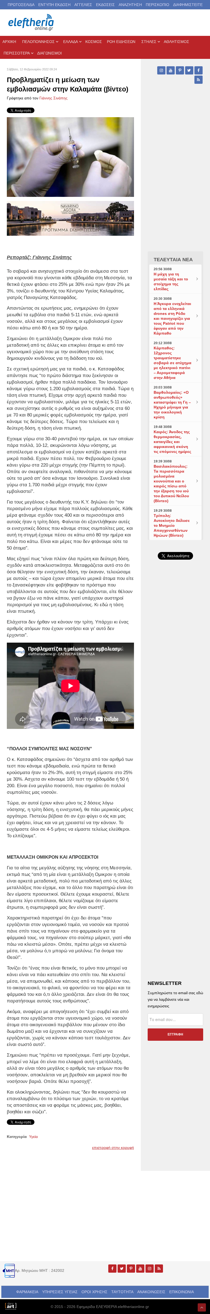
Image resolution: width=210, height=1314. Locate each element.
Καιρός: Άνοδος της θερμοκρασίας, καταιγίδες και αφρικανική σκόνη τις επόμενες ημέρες (172, 442)
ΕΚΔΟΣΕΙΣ (105, 4)
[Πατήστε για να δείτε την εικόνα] (70, 156)
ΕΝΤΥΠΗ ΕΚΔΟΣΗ (54, 4)
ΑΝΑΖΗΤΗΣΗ (130, 4)
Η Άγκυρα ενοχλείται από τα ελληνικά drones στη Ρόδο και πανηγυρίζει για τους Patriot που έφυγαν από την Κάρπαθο (172, 318)
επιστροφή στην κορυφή (113, 1147)
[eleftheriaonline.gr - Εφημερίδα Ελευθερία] (31, 22)
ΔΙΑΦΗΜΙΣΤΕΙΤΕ (188, 4)
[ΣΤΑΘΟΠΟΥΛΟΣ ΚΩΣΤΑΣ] (10, 1306)
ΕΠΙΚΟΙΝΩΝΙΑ (181, 1292)
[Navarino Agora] (70, 218)
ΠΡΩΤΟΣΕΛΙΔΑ (21, 4)
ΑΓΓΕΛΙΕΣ (83, 4)
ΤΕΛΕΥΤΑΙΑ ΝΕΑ (173, 259)
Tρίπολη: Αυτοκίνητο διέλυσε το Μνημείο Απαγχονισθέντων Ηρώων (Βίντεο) (172, 525)
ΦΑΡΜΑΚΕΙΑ (27, 1292)
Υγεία (33, 1136)
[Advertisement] (175, 683)
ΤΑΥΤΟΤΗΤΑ (122, 1292)
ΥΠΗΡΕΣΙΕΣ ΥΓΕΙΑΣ (60, 1292)
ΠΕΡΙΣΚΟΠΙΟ (157, 4)
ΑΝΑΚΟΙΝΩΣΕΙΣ (151, 1292)
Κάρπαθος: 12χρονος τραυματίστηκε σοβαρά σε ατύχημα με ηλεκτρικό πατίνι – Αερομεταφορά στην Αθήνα (172, 363)
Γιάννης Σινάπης (53, 98)
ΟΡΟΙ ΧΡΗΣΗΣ (94, 1292)
